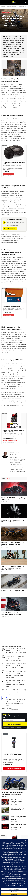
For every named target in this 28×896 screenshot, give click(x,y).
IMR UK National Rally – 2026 (14, 660)
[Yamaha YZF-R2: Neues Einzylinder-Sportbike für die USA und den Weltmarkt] (14, 783)
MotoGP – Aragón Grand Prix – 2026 (16, 652)
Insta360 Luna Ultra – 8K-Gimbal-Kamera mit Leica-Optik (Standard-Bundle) (12, 754)
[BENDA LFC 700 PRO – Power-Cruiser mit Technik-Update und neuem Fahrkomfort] (14, 581)
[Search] (26, 2)
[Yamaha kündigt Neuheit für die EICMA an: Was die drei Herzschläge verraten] (5, 826)
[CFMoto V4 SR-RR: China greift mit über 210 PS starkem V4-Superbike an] (14, 511)
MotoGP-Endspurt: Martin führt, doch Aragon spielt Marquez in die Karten (18, 818)
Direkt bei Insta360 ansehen (10, 440)
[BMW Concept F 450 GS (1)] (9, 72)
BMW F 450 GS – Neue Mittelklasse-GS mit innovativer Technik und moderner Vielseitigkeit (12, 544)
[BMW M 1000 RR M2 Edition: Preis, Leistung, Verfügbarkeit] (14, 489)
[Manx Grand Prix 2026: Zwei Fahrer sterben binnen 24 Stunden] (5, 810)
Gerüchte (4, 789)
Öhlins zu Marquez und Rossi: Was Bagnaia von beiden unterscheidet (18, 801)
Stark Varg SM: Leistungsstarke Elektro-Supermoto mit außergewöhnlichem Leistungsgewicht (12, 568)
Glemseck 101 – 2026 (12, 694)
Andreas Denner (6, 29)
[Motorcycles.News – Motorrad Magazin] (14, 2)
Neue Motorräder (7, 12)
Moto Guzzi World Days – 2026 (15, 667)
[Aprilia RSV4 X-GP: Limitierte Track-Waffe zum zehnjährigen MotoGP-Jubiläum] (14, 604)
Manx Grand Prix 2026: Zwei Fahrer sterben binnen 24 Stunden (17, 810)
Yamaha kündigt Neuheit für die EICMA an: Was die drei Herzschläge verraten (18, 826)
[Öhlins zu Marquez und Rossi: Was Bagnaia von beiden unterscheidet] (5, 802)
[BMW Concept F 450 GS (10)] (20, 72)
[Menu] (2, 2)
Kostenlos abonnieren (14, 724)
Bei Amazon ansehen (8, 173)
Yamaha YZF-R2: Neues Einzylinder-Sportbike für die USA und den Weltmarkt (13, 794)
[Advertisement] (12, 633)
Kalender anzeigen (7, 708)
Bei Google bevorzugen (9, 228)
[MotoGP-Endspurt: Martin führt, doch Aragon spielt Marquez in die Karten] (5, 818)
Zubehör (3, 350)
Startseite (3, 6)
